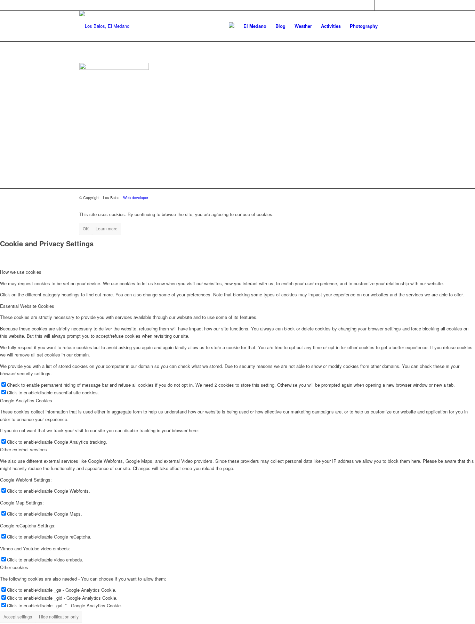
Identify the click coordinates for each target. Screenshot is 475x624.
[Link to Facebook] (369, 5)
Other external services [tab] (23, 449)
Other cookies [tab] (14, 567)
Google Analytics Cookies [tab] (26, 400)
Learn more (107, 228)
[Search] (389, 26)
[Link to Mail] (380, 5)
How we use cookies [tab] (20, 272)
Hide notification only (59, 616)
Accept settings (17, 616)
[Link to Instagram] (390, 5)
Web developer (135, 197)
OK (86, 228)
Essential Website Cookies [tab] (27, 306)
